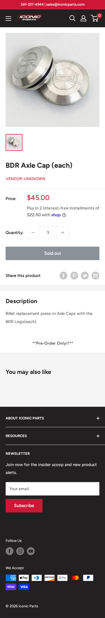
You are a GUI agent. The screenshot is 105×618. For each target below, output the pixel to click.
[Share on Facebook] (63, 275)
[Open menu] (8, 18)
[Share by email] (95, 275)
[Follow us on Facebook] (9, 551)
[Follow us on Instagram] (20, 551)
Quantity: (15, 232)
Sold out (52, 253)
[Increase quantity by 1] (63, 232)
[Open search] (72, 18)
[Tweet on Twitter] (85, 275)
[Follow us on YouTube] (31, 551)
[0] (94, 18)
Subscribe (24, 505)
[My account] (83, 18)
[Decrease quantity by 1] (33, 232)
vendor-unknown (25, 178)
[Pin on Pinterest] (74, 275)
